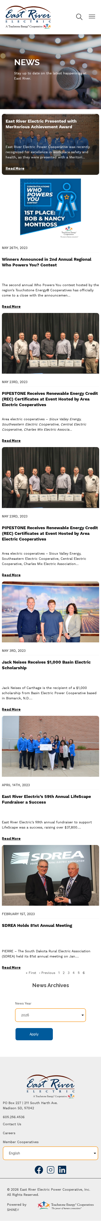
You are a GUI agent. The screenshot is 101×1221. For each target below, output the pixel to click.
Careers (9, 1133)
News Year (23, 1003)
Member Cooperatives (21, 1142)
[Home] (28, 17)
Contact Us (12, 1124)
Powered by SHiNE (16, 1207)
